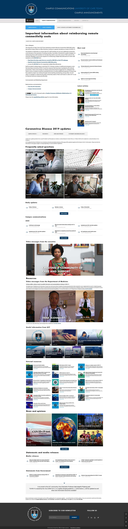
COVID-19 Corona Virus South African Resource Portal (68, 388)
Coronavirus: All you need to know (39, 403)
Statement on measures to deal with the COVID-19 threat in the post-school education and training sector (66, 475)
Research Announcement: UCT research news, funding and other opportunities (93, 115)
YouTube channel (57, 323)
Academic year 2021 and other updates (89, 225)
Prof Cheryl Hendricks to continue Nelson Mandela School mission (92, 106)
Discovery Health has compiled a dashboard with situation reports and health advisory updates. (67, 398)
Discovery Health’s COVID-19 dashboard (66, 395)
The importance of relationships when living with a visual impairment (93, 91)
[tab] (64, 213)
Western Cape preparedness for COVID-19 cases (91, 475)
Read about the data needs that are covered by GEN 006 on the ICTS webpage (48, 60)
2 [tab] (62, 274)
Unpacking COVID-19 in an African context (63, 442)
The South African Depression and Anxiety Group (68, 380)
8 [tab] (70, 320)
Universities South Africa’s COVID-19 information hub (94, 388)
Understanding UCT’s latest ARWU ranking (90, 72)
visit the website (88, 288)
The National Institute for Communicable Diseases (92, 396)
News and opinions (58, 133)
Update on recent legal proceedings (88, 78)
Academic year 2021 (70, 169)
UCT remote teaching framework (35, 341)
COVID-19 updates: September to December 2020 (68, 27)
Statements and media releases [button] (76, 133)
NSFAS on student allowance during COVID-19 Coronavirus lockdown (39, 475)
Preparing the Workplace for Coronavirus (40, 388)
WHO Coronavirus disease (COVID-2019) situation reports (66, 403)
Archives (76, 20)
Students (28, 194)
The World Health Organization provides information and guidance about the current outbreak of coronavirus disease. (67, 406)
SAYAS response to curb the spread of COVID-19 (94, 380)
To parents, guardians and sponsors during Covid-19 (64, 269)
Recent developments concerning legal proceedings (89, 54)
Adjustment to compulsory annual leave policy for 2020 (65, 231)
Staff (66, 194)
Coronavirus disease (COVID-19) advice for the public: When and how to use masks (41, 373)
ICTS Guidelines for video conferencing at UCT (63, 341)
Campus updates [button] (32, 27)
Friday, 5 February (32, 207)
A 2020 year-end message (34, 225)
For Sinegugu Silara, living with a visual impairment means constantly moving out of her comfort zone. (93, 93)
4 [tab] (67, 274)
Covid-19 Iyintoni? (57, 317)
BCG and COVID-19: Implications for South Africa (42, 380)
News (37, 20)
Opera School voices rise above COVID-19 (89, 426)
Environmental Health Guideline (39, 365)
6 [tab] (64, 320)
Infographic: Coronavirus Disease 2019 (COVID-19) (91, 353)
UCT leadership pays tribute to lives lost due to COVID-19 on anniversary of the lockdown (65, 460)
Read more (64, 237)
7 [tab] (67, 320)
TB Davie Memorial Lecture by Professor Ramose (91, 66)
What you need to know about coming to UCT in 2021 (65, 225)
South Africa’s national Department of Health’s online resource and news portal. (67, 390)
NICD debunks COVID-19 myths (65, 365)
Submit (74, 517)
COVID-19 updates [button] (47, 27)
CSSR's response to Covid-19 (64, 372)
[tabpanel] (65, 260)
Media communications (65, 20)
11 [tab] (78, 320)
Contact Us (85, 20)
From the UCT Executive (34, 86)
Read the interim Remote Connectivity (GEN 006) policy (42, 62)
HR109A (36, 58)
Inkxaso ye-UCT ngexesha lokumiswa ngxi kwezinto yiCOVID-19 (34, 353)
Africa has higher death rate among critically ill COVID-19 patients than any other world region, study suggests (39, 460)
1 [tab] (59, 274)
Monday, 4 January (59, 207)
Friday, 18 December (85, 207)
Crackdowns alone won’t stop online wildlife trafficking (92, 98)
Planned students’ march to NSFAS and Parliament (91, 60)
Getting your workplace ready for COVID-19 (93, 365)
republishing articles (39, 97)
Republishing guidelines (75, 527)
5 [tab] (70, 274)
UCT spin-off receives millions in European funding (38, 442)
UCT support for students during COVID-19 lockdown (89, 341)
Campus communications (48, 20)
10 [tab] (75, 320)
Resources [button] (45, 133)
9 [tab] (72, 320)
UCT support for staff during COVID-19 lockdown (53, 353)
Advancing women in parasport (90, 121)
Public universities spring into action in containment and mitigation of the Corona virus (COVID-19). (94, 390)
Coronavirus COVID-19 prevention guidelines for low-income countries (42, 396)
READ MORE (64, 213)
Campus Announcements (34, 89)
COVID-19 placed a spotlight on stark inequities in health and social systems (91, 460)
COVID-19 (29, 169)
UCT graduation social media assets (88, 231)
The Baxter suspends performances (87, 442)
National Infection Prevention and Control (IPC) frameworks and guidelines (93, 373)
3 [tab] (64, 274)
